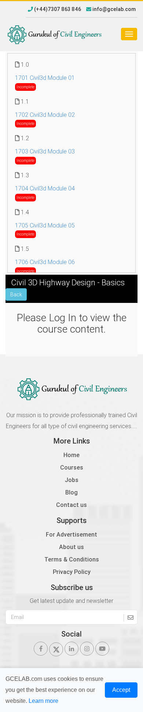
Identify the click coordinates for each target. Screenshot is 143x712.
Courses (71, 467)
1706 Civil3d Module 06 (45, 262)
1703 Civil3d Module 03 (45, 151)
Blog (71, 492)
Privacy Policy (72, 571)
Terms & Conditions (71, 559)
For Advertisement (71, 534)
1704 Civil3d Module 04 (45, 188)
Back (16, 294)
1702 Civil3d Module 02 (45, 114)
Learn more (43, 701)
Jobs (71, 479)
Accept (121, 690)
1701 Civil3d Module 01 (45, 77)
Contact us (71, 504)
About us (71, 546)
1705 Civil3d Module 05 (45, 225)
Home (71, 455)
